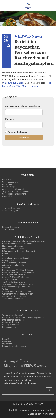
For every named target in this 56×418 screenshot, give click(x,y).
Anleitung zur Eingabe (13, 83)
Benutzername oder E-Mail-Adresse (22, 106)
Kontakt (13, 410)
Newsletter (48, 413)
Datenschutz (38, 410)
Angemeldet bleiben (17, 132)
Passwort (10, 119)
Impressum (24, 410)
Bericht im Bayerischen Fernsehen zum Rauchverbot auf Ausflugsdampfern (34, 52)
